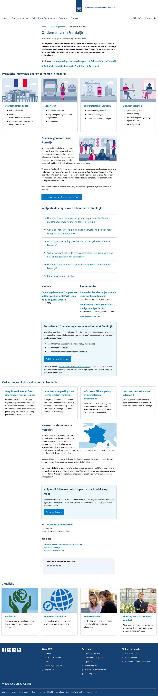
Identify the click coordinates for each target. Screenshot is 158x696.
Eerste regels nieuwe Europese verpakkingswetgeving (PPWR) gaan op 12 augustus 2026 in (59, 296)
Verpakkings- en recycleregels (71, 61)
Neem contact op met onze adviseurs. (74, 366)
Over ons (63, 18)
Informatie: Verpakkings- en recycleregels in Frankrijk (59, 393)
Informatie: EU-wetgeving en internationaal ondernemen (97, 395)
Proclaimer (59, 692)
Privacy (33, 692)
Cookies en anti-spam (19, 692)
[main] (79, 332)
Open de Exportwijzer (55, 616)
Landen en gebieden (57, 27)
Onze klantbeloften (53, 657)
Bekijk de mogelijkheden (57, 359)
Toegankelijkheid (46, 692)
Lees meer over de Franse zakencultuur (61, 197)
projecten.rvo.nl (91, 665)
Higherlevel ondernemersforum (137, 661)
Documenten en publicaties (96, 657)
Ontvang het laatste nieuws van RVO (137, 618)
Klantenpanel (90, 674)
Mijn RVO (137, 18)
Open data (89, 661)
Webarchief (92, 692)
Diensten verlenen (132, 105)
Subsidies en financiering (43, 18)
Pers (47, 661)
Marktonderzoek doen (17, 105)
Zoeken (148, 18)
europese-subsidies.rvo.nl (95, 670)
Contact (74, 18)
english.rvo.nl (50, 670)
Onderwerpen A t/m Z (93, 653)
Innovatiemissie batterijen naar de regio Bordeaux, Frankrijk (98, 294)
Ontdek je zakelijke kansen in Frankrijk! (64, 66)
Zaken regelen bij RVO (54, 665)
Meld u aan (10, 616)
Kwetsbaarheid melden (75, 692)
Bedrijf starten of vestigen (97, 105)
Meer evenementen (88, 316)
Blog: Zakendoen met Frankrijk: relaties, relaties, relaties (20, 393)
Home (5, 18)
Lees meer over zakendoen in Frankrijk (136, 393)
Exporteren (50, 105)
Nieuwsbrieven (131, 657)
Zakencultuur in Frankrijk (104, 61)
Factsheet (94, 66)
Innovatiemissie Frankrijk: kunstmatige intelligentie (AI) (97, 306)
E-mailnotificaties (132, 653)
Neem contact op (54, 512)
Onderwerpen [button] (18, 18)
